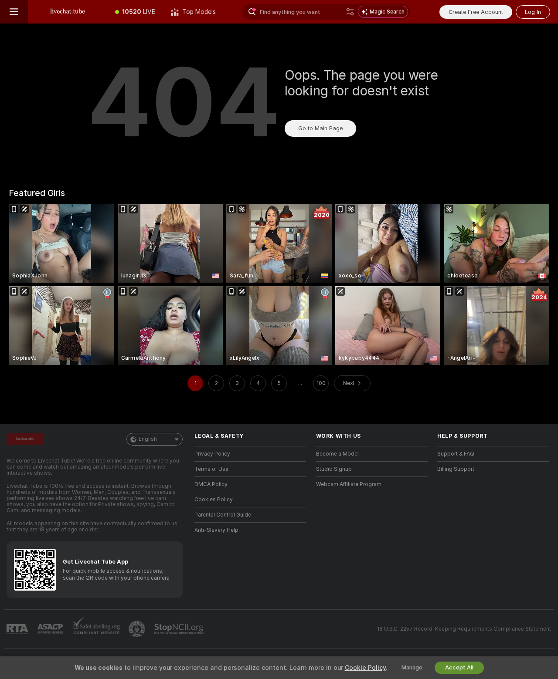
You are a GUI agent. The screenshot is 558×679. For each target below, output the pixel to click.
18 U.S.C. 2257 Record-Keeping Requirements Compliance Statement (464, 629)
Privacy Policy (212, 454)
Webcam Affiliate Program (348, 484)
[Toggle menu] (14, 12)
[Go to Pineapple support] (138, 629)
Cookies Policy (213, 500)
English (148, 439)
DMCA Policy (211, 484)
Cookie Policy (365, 667)
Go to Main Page (320, 128)
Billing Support (455, 469)
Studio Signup (334, 469)
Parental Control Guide (222, 515)
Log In (533, 12)
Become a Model (337, 454)
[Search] (350, 12)
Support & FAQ (455, 454)
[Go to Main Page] (67, 12)
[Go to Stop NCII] (179, 629)
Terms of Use (211, 469)
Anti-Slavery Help (216, 530)
